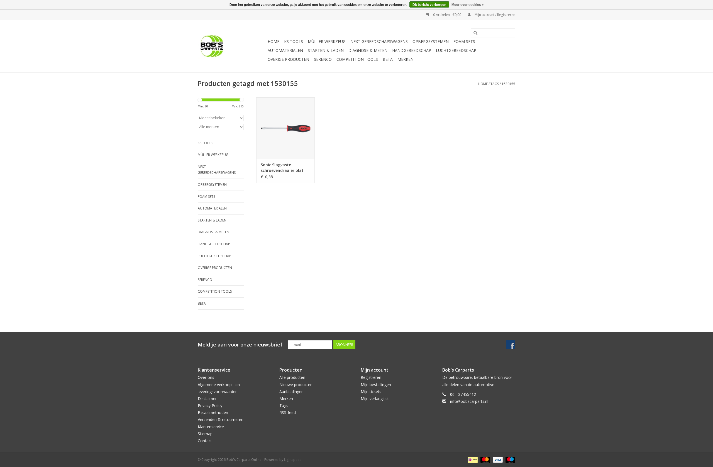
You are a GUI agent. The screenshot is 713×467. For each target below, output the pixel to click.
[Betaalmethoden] (472, 459)
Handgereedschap (411, 50)
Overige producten (288, 59)
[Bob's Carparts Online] (232, 46)
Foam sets (464, 41)
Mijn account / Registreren (494, 14)
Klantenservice (211, 426)
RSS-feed (287, 412)
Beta (388, 59)
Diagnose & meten (367, 50)
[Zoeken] (473, 33)
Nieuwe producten (295, 384)
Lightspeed (293, 459)
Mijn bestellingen (376, 384)
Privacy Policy (210, 405)
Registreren (371, 377)
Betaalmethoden (213, 412)
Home (273, 41)
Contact (205, 440)
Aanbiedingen (291, 391)
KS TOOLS (293, 41)
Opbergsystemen (430, 41)
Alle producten (292, 377)
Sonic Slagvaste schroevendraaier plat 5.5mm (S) (282, 167)
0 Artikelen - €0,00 (447, 14)
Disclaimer (207, 398)
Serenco (323, 59)
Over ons (206, 377)
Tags (494, 83)
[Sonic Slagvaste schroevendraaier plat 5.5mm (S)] (285, 128)
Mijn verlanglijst (375, 398)
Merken (405, 59)
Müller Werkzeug (327, 41)
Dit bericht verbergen (429, 5)
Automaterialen (285, 50)
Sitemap (205, 433)
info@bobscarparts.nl (469, 401)
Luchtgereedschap (456, 50)
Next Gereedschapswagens (379, 41)
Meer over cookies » (467, 5)
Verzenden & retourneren (220, 419)
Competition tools (357, 59)
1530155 (508, 83)
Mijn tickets (371, 391)
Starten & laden (326, 50)
